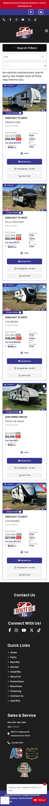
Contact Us (16, 695)
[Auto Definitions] (16, 753)
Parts (13, 657)
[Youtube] (24, 631)
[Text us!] (39, 800)
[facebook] (10, 19)
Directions (16, 686)
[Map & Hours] (40, 12)
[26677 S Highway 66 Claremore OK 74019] (30, 12)
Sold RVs (15, 700)
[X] (32, 631)
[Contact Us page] (4, 19)
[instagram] (16, 19)
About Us (15, 676)
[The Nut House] (24, 769)
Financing (15, 691)
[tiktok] (35, 19)
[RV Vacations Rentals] (32, 754)
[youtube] (22, 19)
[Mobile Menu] (46, 30)
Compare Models (12, 113)
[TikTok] (39, 631)
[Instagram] (16, 631)
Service (14, 666)
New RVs (15, 662)
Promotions (17, 681)
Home (13, 652)
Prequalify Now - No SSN (26, 169)
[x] (29, 19)
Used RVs (15, 671)
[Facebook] (10, 631)
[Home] (24, 609)
